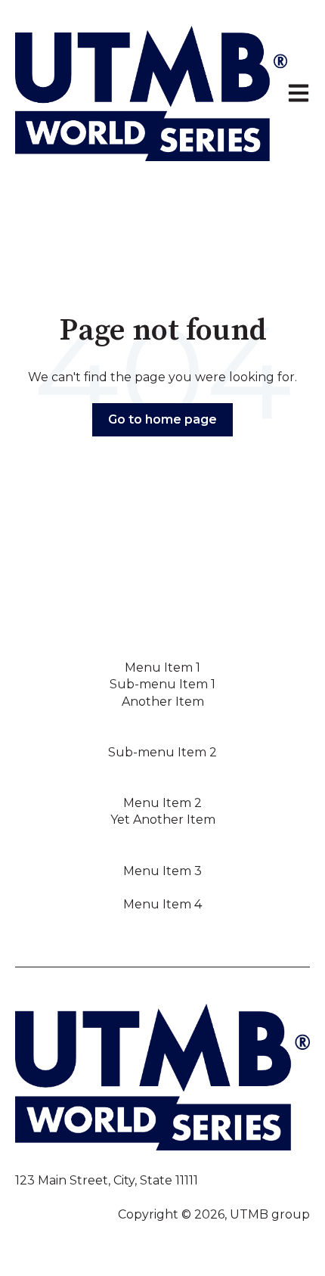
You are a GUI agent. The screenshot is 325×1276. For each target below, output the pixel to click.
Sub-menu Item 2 (162, 752)
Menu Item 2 (162, 803)
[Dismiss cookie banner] (272, 867)
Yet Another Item (162, 819)
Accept (163, 1128)
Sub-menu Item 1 (162, 684)
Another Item (163, 701)
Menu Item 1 (162, 667)
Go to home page (162, 419)
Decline (162, 1169)
